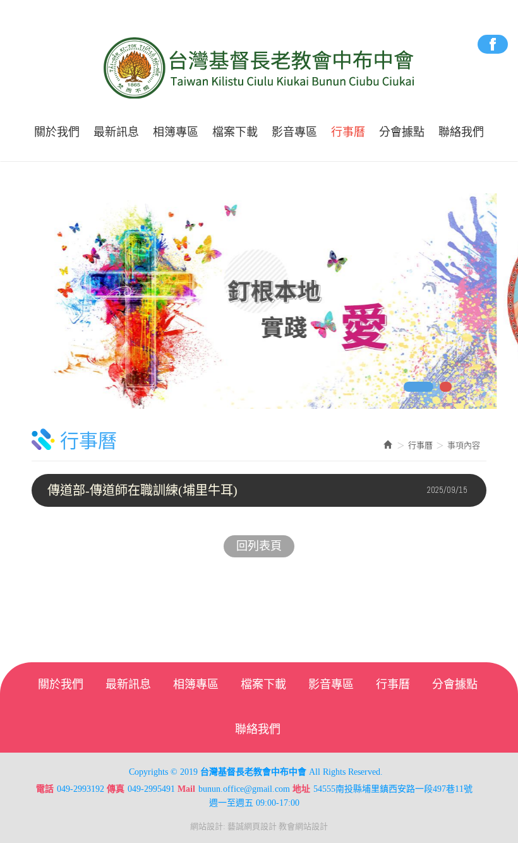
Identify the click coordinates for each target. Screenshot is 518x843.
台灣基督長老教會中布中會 (259, 68)
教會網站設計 (303, 826)
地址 (301, 789)
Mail (186, 789)
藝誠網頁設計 (252, 826)
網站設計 (206, 826)
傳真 (115, 789)
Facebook (493, 44)
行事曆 (420, 445)
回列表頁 (259, 546)
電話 (45, 789)
